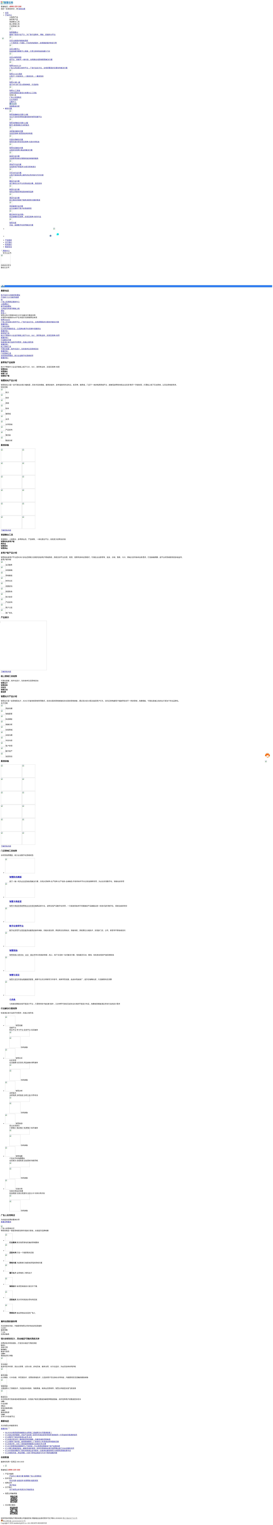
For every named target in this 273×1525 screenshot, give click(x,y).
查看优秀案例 (6, 1222)
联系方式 (23, 1489)
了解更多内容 (6, 530)
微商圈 (26, 1476)
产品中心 (8, 15)
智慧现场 (13, 950)
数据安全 (8, 247)
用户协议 (12, 1485)
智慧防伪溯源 (15, 877)
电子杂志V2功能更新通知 (10, 295)
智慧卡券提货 (15, 901)
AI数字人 (12, 102)
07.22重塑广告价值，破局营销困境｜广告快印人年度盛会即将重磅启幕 (32, 1441)
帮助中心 (6, 251)
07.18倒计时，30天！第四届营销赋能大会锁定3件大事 (25, 1444)
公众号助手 (13, 99)
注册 (23, 9)
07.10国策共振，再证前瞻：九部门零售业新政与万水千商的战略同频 (31, 1453)
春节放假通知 (6, 306)
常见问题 (12, 1480)
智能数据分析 (14, 106)
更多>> (3, 313)
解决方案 (8, 108)
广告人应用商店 (15, 97)
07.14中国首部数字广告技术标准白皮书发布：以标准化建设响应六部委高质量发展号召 (38, 1450)
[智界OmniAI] (266, 761)
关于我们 (8, 242)
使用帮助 (27, 1480)
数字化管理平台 (16, 926)
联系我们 (8, 244)
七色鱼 (12, 999)
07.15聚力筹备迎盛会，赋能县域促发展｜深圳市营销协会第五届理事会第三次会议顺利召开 (39, 1448)
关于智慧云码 (14, 1489)
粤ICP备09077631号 (70, 1518)
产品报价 (8, 240)
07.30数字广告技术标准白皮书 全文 (18, 1437)
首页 (7, 13)
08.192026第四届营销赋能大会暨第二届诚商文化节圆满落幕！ (28, 1433)
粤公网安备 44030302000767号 (14, 1521)
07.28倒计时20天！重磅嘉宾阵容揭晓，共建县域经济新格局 (27, 1439)
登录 (20, 9)
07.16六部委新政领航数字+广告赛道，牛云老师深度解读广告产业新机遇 (32, 1446)
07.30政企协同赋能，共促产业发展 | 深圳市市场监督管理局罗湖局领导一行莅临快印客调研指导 (41, 1435)
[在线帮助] (267, 757)
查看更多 (4, 1429)
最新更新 (34, 1480)
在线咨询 (20, 1480)
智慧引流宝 (14, 975)
